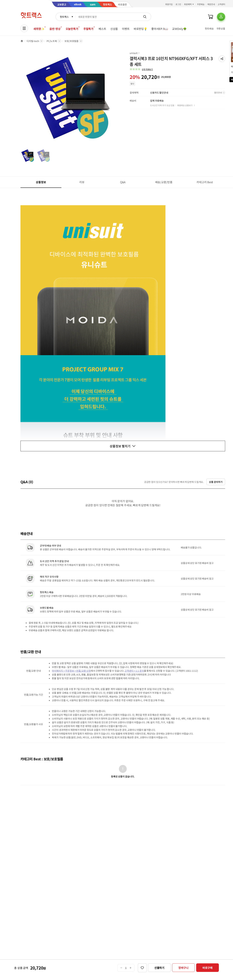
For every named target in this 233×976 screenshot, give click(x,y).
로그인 (178, 4)
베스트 (102, 29)
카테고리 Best (204, 182)
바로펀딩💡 (140, 29)
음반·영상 (54, 29)
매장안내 (211, 4)
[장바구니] (210, 17)
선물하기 (159, 968)
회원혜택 (188, 4)
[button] (222, 58)
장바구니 (183, 968)
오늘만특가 (72, 29)
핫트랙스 (64, 16)
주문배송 (201, 4)
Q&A (123, 182)
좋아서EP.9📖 (159, 29)
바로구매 (207, 968)
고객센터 (221, 4)
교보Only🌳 (179, 29)
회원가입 (169, 4)
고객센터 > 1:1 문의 (134, 670)
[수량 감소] (121, 968)
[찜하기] (142, 967)
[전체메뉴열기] (24, 28)
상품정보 (41, 182)
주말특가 (88, 29)
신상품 (114, 29)
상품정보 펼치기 (120, 446)
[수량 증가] (130, 968)
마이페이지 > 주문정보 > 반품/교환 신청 (71, 670)
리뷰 (81, 182)
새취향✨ (38, 29)
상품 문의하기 (216, 482)
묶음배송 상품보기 (185, 105)
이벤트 (126, 29)
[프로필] (221, 17)
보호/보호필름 (71, 41)
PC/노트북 (52, 41)
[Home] (21, 41)
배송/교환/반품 (163, 182)
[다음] (115, 99)
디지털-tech (33, 41)
